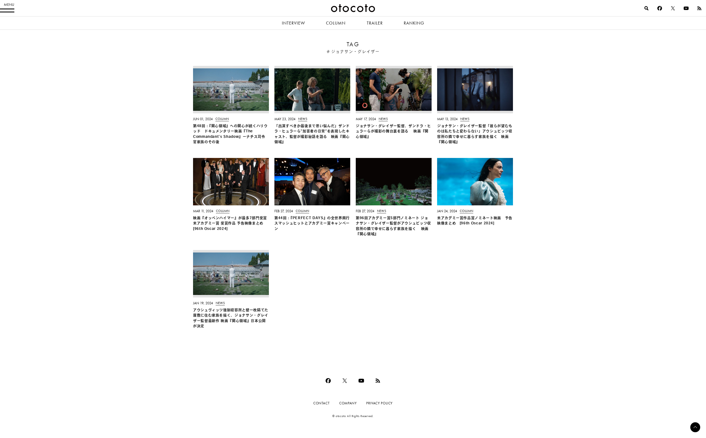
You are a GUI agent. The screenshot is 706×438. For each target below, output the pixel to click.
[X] (673, 8)
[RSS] (699, 8)
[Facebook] (659, 8)
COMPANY (348, 403)
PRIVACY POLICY (379, 403)
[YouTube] (686, 8)
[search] (646, 8)
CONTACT (321, 403)
